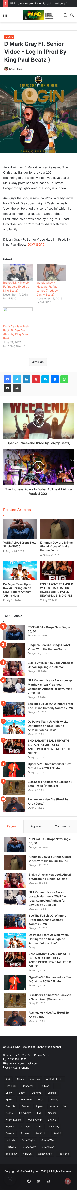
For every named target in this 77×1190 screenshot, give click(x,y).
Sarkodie (11, 1140)
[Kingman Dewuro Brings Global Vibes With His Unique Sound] (57, 529)
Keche (9, 1112)
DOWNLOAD (36, 244)
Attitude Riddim (54, 1079)
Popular (35, 826)
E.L (57, 1085)
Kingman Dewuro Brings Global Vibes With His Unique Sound (56, 546)
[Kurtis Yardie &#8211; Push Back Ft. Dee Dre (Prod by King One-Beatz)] (18, 315)
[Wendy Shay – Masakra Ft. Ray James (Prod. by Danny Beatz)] (51, 272)
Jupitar (39, 1106)
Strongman (48, 1146)
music (39, 362)
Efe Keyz (36, 1092)
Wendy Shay (45, 1153)
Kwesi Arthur (35, 1119)
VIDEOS (27, 1153)
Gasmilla (10, 1106)
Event (41, 1099)
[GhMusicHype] (38, 15)
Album (20, 1079)
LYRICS (52, 1119)
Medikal (10, 1126)
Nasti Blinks (15, 68)
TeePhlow (11, 1153)
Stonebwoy (29, 1146)
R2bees (25, 1133)
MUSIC (9, 36)
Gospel (25, 1106)
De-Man (44, 1085)
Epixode (10, 1099)
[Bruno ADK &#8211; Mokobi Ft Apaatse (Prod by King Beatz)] (18, 272)
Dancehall (28, 1085)
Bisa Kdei (11, 1085)
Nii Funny (54, 1126)
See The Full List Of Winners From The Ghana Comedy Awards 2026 (47, 920)
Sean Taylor (28, 1140)
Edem (22, 1092)
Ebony (9, 1092)
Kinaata (52, 1112)
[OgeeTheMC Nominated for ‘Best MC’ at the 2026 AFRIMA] (14, 769)
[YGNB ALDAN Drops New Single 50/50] (20, 529)
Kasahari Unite (58, 1106)
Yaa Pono (63, 1153)
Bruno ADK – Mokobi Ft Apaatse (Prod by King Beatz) (16, 286)
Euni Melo (26, 1099)
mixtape (25, 1126)
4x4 (8, 1079)
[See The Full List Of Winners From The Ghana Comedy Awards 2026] (14, 709)
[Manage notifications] (68, 1181)
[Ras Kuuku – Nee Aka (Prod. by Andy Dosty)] (14, 804)
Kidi (39, 1112)
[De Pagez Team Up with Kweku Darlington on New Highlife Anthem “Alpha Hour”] (20, 570)
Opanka (10, 1133)
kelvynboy (25, 1112)
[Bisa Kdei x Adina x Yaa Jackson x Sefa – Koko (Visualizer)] (14, 787)
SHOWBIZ (11, 1146)
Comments (62, 826)
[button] (10, 1179)
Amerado (35, 1079)
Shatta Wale (48, 1140)
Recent (12, 826)
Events (54, 1099)
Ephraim (52, 1092)
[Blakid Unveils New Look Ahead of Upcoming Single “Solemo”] (14, 668)
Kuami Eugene (14, 1119)
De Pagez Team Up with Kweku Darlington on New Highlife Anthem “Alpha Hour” (48, 725)
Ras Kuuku (41, 1133)
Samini (57, 1133)
